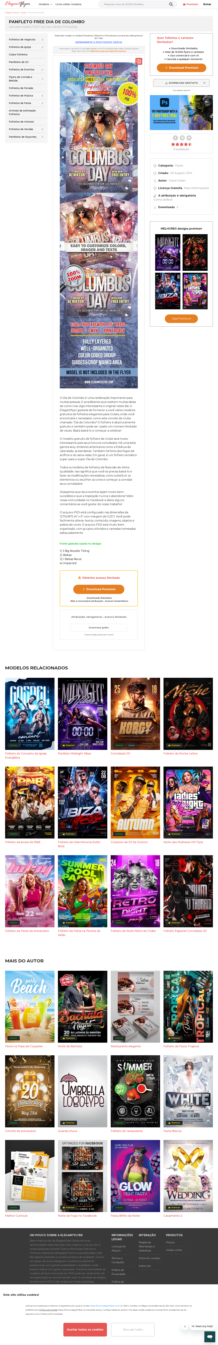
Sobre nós (145, 1265)
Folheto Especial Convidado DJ (185, 931)
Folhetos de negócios (22, 39)
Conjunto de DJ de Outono (129, 842)
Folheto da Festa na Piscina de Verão (79, 933)
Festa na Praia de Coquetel (23, 1046)
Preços (170, 1242)
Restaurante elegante (126, 1046)
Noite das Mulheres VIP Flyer (183, 842)
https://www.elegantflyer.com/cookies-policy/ (80, 1310)
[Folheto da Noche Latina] (195, 252)
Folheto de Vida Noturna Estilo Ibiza (79, 844)
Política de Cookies (118, 1283)
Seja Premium (181, 318)
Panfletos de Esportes (22, 136)
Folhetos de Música (21, 95)
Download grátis (99, 627)
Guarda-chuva (67, 1131)
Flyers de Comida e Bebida (20, 78)
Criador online (174, 1250)
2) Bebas (66, 555)
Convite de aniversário (20, 1131)
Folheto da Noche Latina (181, 753)
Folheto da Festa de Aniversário (27, 931)
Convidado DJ (120, 753)
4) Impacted (68, 563)
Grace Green (177, 180)
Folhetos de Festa (20, 103)
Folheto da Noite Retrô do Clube (133, 931)
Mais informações (196, 188)
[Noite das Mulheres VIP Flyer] (195, 291)
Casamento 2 (173, 1215)
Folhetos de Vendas (21, 129)
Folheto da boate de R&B (22, 842)
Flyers (179, 165)
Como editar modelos (68, 4)
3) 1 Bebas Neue (71, 559)
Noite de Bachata (70, 1046)
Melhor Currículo (16, 1215)
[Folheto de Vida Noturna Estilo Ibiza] (167, 291)
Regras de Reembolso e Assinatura (147, 1246)
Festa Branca (173, 1131)
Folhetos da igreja (20, 47)
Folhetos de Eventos (21, 69)
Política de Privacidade (118, 1272)
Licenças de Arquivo (119, 1248)
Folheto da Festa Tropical (181, 1046)
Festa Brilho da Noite (125, 1215)
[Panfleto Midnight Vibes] (167, 252)
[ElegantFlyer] (17, 4)
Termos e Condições (118, 1260)
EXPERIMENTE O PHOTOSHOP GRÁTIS (98, 42)
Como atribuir (163, 199)
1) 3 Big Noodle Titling (74, 551)
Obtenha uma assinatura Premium (108, 51)
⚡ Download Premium (99, 589)
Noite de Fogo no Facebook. (77, 1215)
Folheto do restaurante (127, 1131)
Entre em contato (149, 1258)
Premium (192, 4)
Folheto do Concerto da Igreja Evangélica (26, 755)
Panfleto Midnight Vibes (74, 753)
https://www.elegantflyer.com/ (105, 1305)
